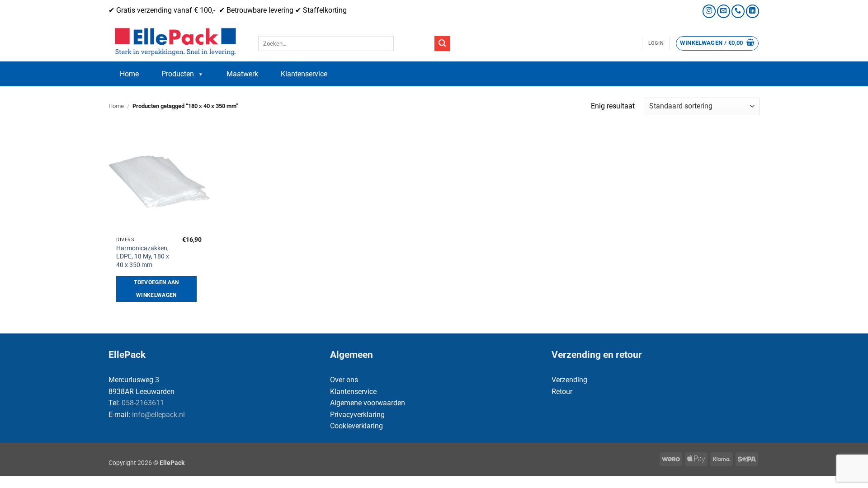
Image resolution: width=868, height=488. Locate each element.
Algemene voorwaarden (367, 403)
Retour (562, 391)
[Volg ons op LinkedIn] (752, 11)
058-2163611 (143, 403)
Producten (177, 74)
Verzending (569, 379)
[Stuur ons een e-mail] (723, 11)
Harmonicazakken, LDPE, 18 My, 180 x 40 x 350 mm (142, 256)
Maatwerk (242, 74)
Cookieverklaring (356, 426)
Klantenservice (304, 74)
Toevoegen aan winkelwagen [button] (156, 288)
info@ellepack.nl (158, 414)
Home (129, 74)
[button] (656, 43)
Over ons (344, 379)
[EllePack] (176, 42)
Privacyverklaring (357, 414)
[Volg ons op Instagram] (709, 11)
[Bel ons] (738, 11)
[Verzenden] (442, 43)
